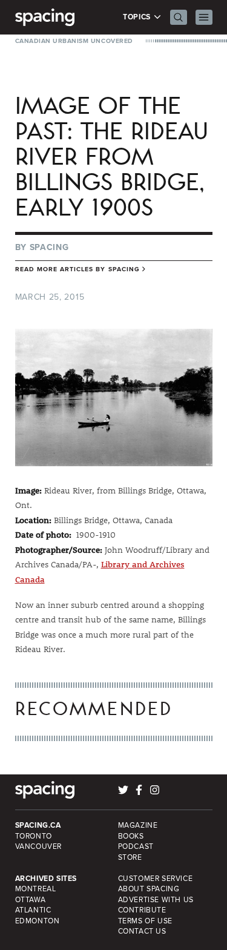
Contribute (142, 910)
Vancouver (38, 846)
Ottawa (30, 899)
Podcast (136, 846)
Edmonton (37, 920)
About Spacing (149, 888)
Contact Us (142, 931)
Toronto (33, 836)
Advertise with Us (156, 899)
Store (130, 857)
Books (131, 836)
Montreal (35, 888)
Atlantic (33, 910)
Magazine (138, 825)
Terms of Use (145, 920)
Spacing (49, 247)
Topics (138, 17)
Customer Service (155, 878)
